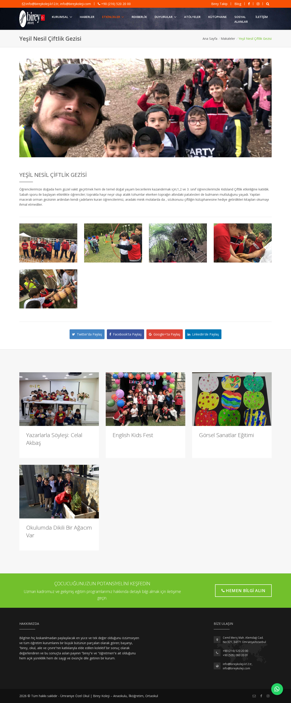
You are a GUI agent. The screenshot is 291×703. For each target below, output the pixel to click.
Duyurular (164, 17)
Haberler (87, 17)
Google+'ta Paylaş (166, 334)
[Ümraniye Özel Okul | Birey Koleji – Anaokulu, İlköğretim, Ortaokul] (32, 18)
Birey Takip (219, 4)
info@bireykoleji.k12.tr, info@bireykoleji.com (58, 4)
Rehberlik (139, 17)
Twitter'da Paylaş (88, 334)
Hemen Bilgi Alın (245, 590)
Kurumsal (60, 17)
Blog (237, 4)
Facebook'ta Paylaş (126, 334)
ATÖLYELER (192, 17)
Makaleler (228, 38)
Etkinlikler (111, 17)
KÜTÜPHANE (217, 17)
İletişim (262, 17)
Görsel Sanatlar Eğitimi (226, 435)
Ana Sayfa (210, 38)
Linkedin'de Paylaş (204, 334)
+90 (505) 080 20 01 (235, 655)
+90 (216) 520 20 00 (115, 4)
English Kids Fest (133, 435)
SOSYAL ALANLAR (241, 19)
